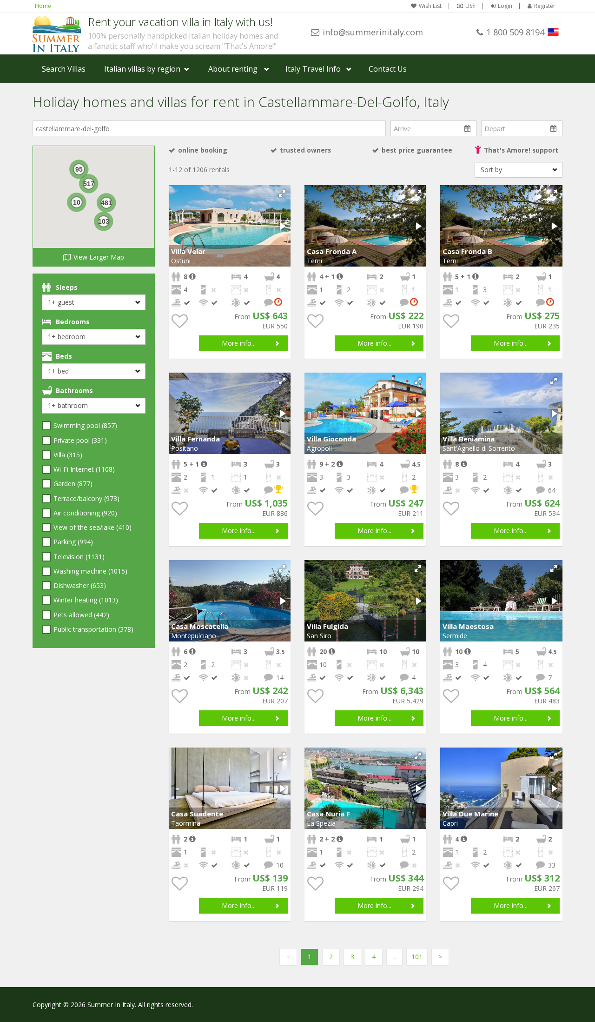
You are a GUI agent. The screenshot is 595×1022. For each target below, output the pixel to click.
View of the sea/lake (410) (92, 527)
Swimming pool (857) (85, 425)
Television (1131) (79, 556)
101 (417, 956)
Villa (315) (67, 454)
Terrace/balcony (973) (86, 498)
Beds (64, 356)
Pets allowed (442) (81, 614)
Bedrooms (73, 321)
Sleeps (67, 287)
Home (43, 6)
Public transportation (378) (93, 629)
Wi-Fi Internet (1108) (84, 469)
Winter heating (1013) (85, 599)
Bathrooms (74, 390)
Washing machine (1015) (90, 571)
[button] (282, 193)
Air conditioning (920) (85, 512)
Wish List (430, 6)
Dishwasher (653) (79, 585)
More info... (239, 343)
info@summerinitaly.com (373, 32)
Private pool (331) (80, 440)
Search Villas (64, 69)
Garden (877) (73, 483)
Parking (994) (73, 541)
